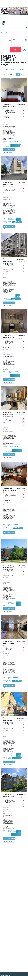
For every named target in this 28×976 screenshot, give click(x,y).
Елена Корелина (8, 299)
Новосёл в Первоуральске (12, 219)
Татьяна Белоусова (8, 681)
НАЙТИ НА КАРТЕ (24, 49)
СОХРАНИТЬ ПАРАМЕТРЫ (5, 49)
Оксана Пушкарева (9, 450)
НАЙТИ (15, 49)
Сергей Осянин (8, 375)
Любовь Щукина (8, 145)
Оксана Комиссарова (9, 528)
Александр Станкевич (8, 222)
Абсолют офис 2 (10, 142)
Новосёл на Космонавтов (11, 295)
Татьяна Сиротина (8, 834)
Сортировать (10, 74)
